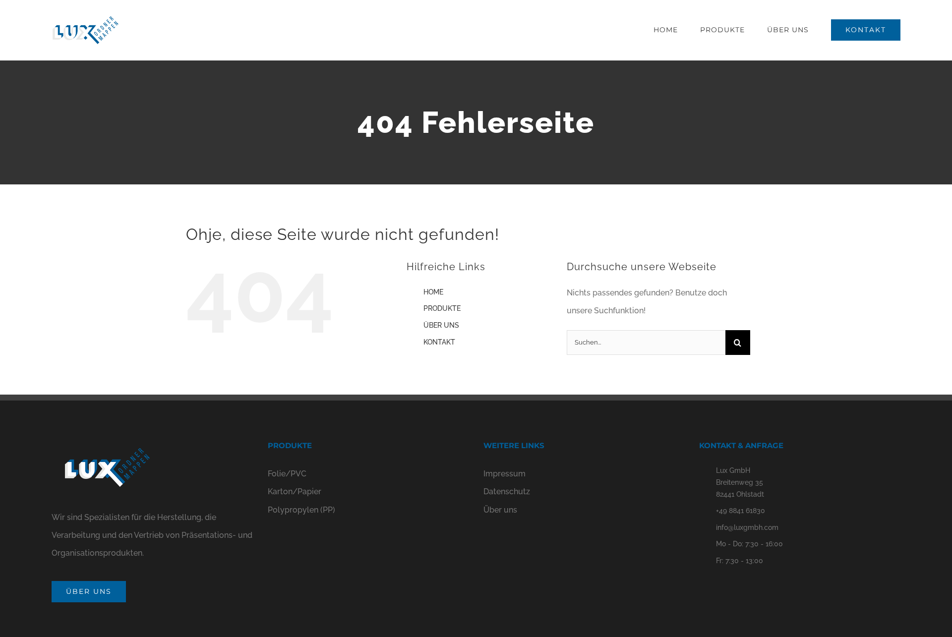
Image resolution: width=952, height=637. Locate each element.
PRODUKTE (442, 308)
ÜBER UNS (441, 325)
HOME (433, 292)
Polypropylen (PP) (301, 510)
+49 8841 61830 (740, 511)
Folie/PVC (287, 473)
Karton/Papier (294, 491)
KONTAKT (439, 342)
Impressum (504, 473)
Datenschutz (506, 491)
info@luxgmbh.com (747, 527)
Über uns (500, 510)
